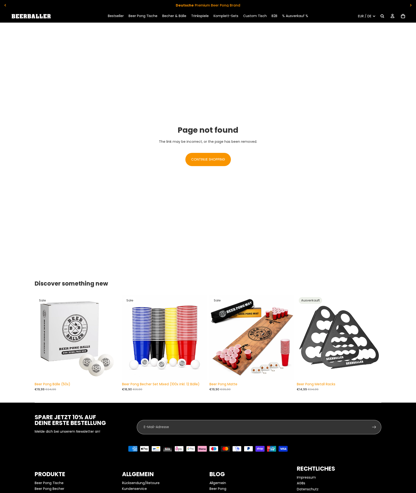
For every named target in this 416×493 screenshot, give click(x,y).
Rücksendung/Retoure (141, 483)
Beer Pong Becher (49, 488)
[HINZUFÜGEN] (111, 372)
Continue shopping (208, 159)
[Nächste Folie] (410, 5)
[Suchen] (382, 16)
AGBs (301, 483)
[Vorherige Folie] (5, 5)
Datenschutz (307, 489)
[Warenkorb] (403, 16)
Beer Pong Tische (49, 483)
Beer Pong (217, 488)
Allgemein (217, 483)
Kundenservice (134, 488)
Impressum (306, 477)
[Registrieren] (374, 427)
